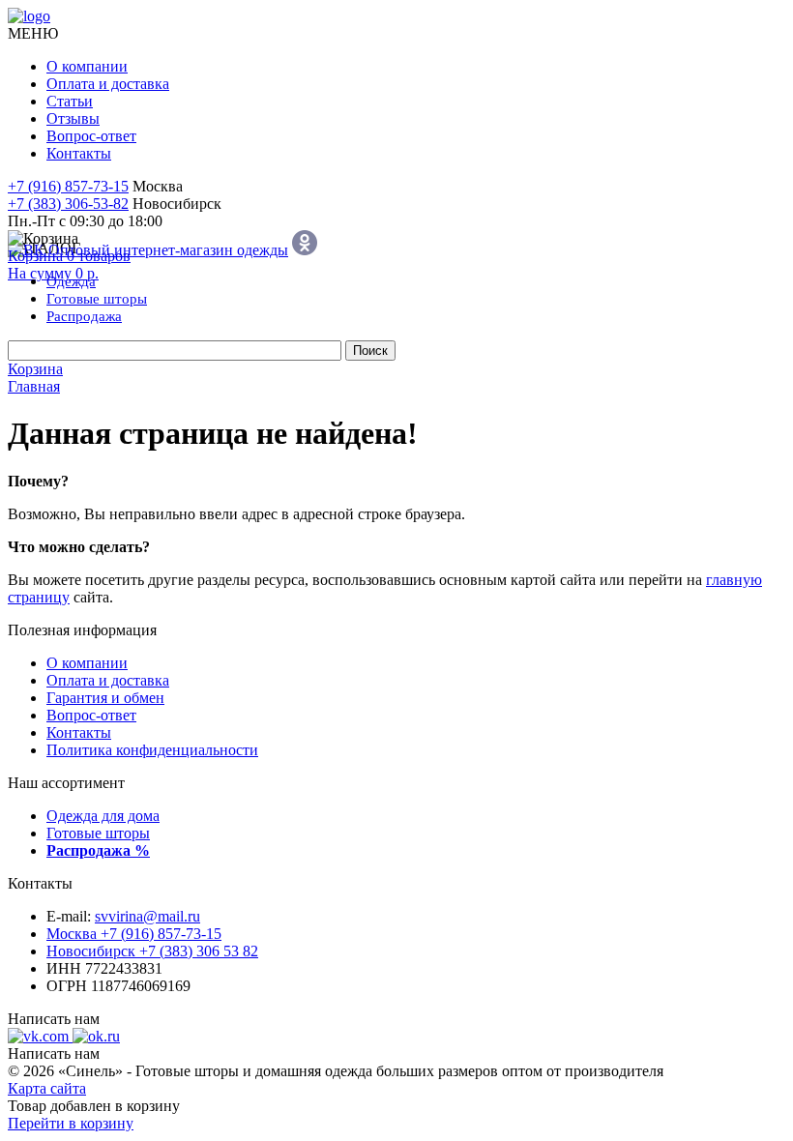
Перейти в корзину (70, 1123)
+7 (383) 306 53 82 (152, 951)
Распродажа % (98, 850)
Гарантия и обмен (105, 697)
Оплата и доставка (107, 83)
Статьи (69, 101)
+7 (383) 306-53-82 (68, 203)
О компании (87, 66)
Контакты (78, 153)
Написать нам (54, 1018)
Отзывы (73, 118)
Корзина (35, 369)
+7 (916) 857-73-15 (68, 186)
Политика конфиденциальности (152, 750)
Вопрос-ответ (91, 136)
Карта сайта (47, 1088)
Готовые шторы (98, 833)
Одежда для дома (103, 815)
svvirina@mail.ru (147, 916)
